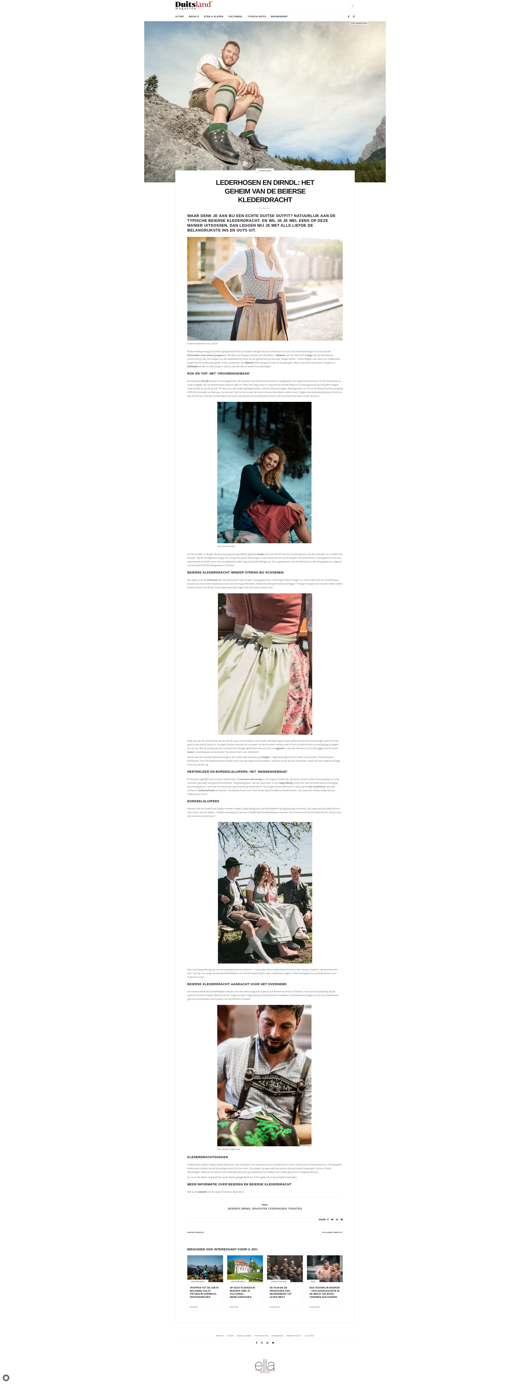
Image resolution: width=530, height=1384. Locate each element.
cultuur (235, 1281)
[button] (6, 1378)
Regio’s (219, 1336)
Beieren (281, 355)
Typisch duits (265, 170)
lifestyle (276, 1281)
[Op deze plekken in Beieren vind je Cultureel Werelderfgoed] (245, 1268)
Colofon (309, 1336)
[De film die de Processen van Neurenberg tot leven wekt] (285, 1268)
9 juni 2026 (234, 1307)
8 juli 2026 (194, 1307)
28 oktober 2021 (264, 208)
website (202, 1191)
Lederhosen (277, 1208)
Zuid (202, 1281)
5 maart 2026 (315, 1307)
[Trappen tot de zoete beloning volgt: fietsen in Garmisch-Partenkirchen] (205, 1268)
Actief (230, 1336)
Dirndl (246, 1208)
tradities (295, 1208)
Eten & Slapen (244, 1336)
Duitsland (192, 366)
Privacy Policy (294, 1336)
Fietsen (195, 1281)
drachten (259, 1208)
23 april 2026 (275, 1307)
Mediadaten (277, 1336)
